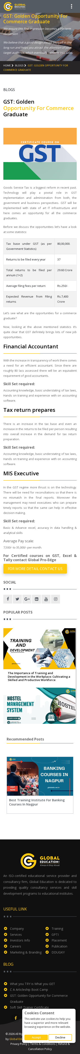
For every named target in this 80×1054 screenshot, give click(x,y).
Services (16, 934)
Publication (59, 946)
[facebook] (7, 599)
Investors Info (20, 940)
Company (17, 928)
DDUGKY (58, 952)
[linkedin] (36, 599)
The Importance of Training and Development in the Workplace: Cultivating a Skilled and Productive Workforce (39, 676)
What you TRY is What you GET (32, 984)
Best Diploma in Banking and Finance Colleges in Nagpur (45, 802)
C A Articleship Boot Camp (29, 989)
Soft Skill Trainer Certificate (29, 1007)
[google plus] (26, 599)
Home (7, 65)
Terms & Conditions (42, 1044)
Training (57, 928)
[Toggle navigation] (71, 6)
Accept (36, 1037)
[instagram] (55, 599)
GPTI (55, 934)
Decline (60, 1037)
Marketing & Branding (26, 952)
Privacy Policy (18, 1044)
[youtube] (46, 599)
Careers (15, 946)
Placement (59, 940)
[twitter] (17, 599)
